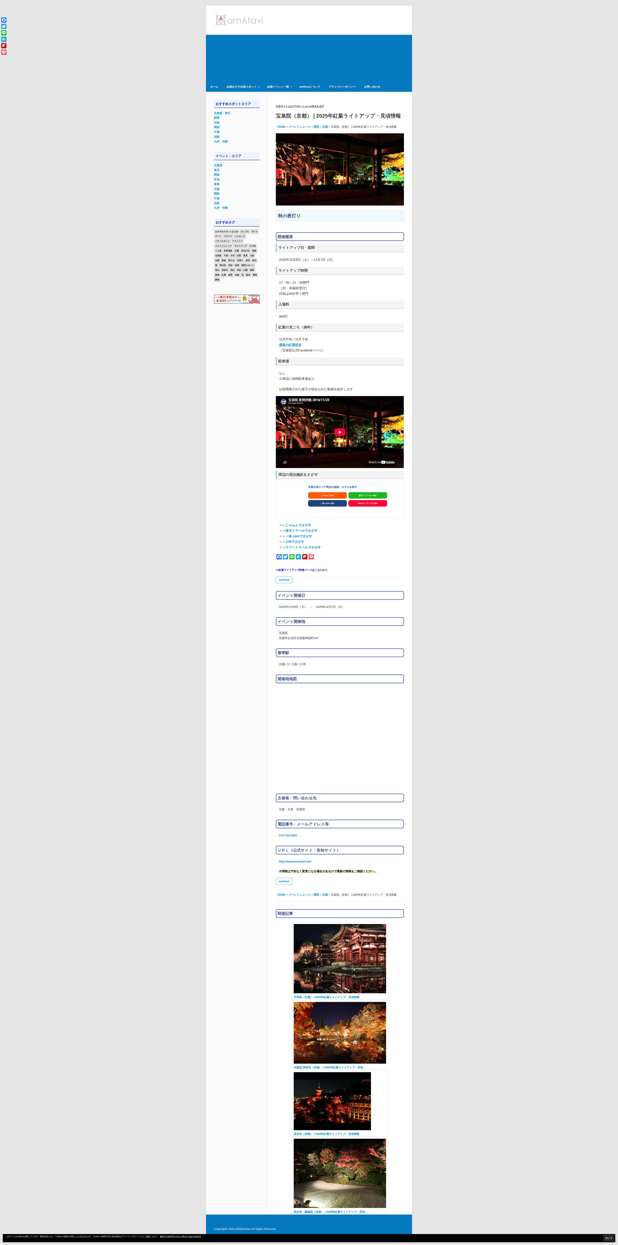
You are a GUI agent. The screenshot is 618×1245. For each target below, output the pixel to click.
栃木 (254, 260)
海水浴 (223, 265)
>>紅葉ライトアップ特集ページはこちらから (302, 570)
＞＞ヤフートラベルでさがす (300, 547)
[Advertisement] (309, 57)
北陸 (217, 189)
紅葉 (224, 275)
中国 (217, 132)
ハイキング (240, 236)
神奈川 (225, 270)
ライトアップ (240, 246)
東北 (217, 170)
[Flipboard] (4, 46)
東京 (248, 260)
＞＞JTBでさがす (291, 541)
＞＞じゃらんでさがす (295, 525)
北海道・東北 (222, 113)
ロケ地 (252, 246)
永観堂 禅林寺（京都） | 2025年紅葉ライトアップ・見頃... (329, 1067)
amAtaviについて (310, 86)
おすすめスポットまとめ (226, 231)
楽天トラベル (365, 495)
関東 (217, 117)
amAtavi (284, 579)
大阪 (252, 255)
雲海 (255, 275)
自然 (237, 275)
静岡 (217, 279)
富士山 (231, 260)
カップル (245, 231)
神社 (232, 270)
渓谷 (230, 265)
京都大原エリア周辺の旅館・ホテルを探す (332, 487)
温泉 (237, 265)
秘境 (217, 275)
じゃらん (325, 495)
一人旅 (218, 250)
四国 (217, 136)
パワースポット (222, 241)
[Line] (4, 33)
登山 (217, 270)
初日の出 (245, 250)
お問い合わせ (372, 86)
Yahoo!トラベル (365, 503)
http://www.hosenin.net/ (295, 861)
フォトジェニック (223, 246)
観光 (248, 275)
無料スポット (248, 265)
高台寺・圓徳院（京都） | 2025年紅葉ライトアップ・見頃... (330, 1211)
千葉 (226, 255)
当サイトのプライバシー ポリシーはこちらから (180, 1236)
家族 (224, 260)
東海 (217, 184)
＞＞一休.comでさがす (295, 536)
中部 (217, 122)
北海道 (218, 165)
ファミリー (237, 241)
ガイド (254, 231)
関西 (217, 127)
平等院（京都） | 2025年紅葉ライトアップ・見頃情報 (326, 997)
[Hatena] (4, 39)
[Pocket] (4, 52)
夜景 (245, 255)
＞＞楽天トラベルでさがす (298, 530)
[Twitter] (4, 26)
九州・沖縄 (221, 141)
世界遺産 (228, 250)
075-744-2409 (288, 835)
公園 (237, 250)
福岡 (252, 270)
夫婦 (217, 260)
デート (218, 236)
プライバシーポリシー (342, 86)
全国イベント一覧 (278, 86)
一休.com (324, 503)
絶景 (230, 275)
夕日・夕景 (235, 255)
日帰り (240, 260)
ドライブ (228, 236)
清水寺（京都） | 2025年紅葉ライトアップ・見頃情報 (326, 1133)
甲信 (217, 179)
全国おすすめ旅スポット (242, 86)
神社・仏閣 (242, 270)
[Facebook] (4, 20)
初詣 (254, 250)
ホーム (214, 86)
